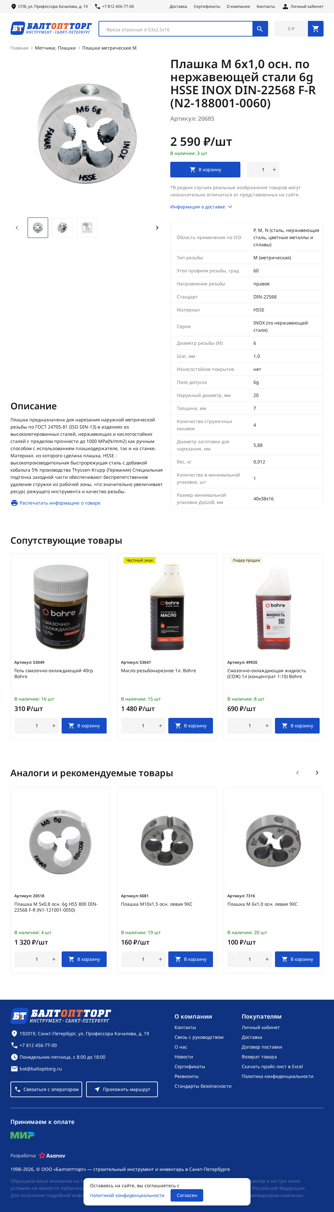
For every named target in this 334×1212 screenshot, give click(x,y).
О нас (181, 1047)
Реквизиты (187, 1076)
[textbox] (179, 29)
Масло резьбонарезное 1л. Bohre (158, 671)
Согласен (187, 1195)
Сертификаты (207, 6)
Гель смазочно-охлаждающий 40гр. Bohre (54, 673)
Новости (184, 1056)
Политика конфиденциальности (277, 1076)
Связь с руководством (199, 1037)
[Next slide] (157, 227)
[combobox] (183, 29)
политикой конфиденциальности (127, 1195)
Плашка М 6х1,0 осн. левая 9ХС (262, 904)
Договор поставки (262, 1047)
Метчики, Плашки (55, 48)
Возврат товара (259, 1056)
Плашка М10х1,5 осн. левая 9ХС (156, 904)
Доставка (178, 6)
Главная (19, 48)
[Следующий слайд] (317, 772)
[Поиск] (259, 29)
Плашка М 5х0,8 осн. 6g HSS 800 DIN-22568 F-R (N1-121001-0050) (56, 907)
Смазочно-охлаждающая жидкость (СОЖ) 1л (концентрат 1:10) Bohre (266, 673)
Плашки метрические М (109, 48)
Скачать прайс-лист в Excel (272, 1066)
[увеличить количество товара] (274, 169)
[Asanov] (52, 1155)
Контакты (266, 6)
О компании (238, 6)
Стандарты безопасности (203, 1086)
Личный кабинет (261, 1027)
